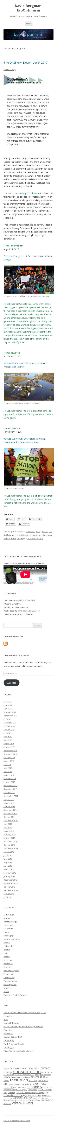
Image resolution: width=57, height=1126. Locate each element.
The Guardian (43, 1098)
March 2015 (9, 803)
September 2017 (11, 796)
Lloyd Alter (32, 1089)
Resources (8, 967)
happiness (34, 1087)
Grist (6, 1019)
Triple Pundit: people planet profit (18, 1051)
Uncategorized (10, 984)
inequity (20, 538)
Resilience (8, 963)
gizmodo (25, 1084)
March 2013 (9, 869)
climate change (28, 535)
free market (43, 1080)
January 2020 (9, 747)
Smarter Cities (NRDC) (13, 1037)
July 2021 (7, 719)
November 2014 (10, 813)
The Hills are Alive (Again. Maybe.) (18, 614)
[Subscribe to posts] (6, 645)
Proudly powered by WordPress (17, 1120)
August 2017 (9, 799)
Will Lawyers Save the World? (16, 607)
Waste (6, 991)
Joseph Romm (8, 1090)
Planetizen (8, 1030)
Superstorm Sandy (22, 1097)
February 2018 (10, 778)
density (10, 1074)
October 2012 (9, 886)
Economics (30, 531)
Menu (28, 24)
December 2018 (10, 750)
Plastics (7, 949)
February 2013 (10, 873)
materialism (45, 1089)
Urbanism (8, 988)
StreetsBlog (9, 1040)
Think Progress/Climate (14, 1044)
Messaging (8, 935)
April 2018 (8, 771)
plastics (20, 1092)
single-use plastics (33, 1095)
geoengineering (15, 1084)
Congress (40, 535)
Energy (7, 932)
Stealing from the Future (29, 193)
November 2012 (10, 883)
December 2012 (10, 880)
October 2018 (9, 757)
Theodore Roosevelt (10, 1100)
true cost (7, 1103)
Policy (38, 531)
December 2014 (10, 810)
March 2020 (9, 743)
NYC (5, 1093)
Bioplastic (8, 918)
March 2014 (9, 831)
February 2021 (10, 722)
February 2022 (10, 712)
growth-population (19, 1087)
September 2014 (11, 820)
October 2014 (9, 817)
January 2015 (9, 806)
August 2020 (9, 729)
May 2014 (8, 824)
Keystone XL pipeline (20, 1090)
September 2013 (11, 848)
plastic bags (11, 1093)
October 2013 (9, 845)
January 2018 (9, 782)
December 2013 (10, 841)
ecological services (43, 1074)
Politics (45, 531)
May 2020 (8, 736)
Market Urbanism (11, 1023)
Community (8, 925)
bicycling (6, 1068)
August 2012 (9, 893)
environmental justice (21, 1077)
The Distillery (9, 977)
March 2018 (9, 775)
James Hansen (47, 1087)
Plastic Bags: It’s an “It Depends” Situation (22, 610)
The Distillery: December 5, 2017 (26, 62)
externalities (38, 1076)
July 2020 (7, 733)
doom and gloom (21, 1075)
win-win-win (22, 1102)
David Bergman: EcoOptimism (28, 8)
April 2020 (8, 740)
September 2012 (11, 890)
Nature (7, 942)
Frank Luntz (32, 1081)
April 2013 (8, 866)
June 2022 (8, 705)
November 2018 (10, 754)
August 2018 (9, 761)
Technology (9, 974)
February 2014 (10, 834)
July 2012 (7, 897)
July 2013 (7, 855)
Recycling (8, 960)
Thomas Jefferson (34, 1100)
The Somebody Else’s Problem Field (19, 600)
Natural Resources (12, 939)
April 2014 (8, 827)
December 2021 (10, 715)
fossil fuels (19, 1079)
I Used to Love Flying (12, 604)
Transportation (10, 981)
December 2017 (10, 785)
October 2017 (9, 792)
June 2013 (8, 859)
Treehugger (9, 1047)
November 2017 (10, 789)
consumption (27, 1071)
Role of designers (11, 970)
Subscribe (11, 682)
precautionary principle (34, 1093)
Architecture (9, 914)
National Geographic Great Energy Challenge (23, 1026)
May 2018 (8, 768)
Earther (31, 1075)
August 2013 (9, 852)
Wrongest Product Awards (15, 995)
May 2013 (8, 862)
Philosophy (8, 946)
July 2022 (7, 701)
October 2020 (9, 726)
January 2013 (9, 876)
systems (35, 1098)
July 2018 (7, 764)
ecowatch (8, 1077)
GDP (6, 1083)
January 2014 (9, 838)
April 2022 (8, 708)
